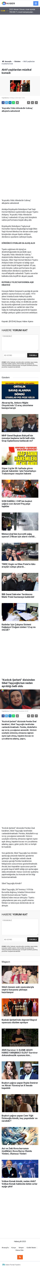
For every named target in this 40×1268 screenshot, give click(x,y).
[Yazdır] (17, 102)
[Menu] (36, 3)
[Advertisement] (20, 37)
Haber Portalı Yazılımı (12, 1265)
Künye (13, 1248)
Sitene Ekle (19, 1250)
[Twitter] (6, 102)
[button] (28, 102)
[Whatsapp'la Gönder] (13, 102)
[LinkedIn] (10, 102)
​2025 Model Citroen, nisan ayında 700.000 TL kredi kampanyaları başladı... (22, 10)
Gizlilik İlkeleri (31, 1248)
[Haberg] (8, 3)
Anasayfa (7, 61)
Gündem (17, 61)
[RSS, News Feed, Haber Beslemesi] (20, 1257)
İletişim (21, 1248)
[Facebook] (3, 102)
